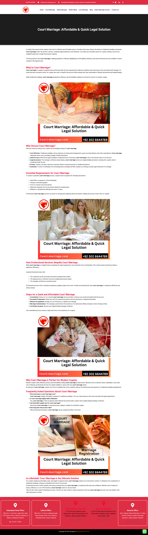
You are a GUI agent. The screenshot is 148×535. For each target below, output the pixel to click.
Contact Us (115, 10)
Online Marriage (62, 10)
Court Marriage (50, 10)
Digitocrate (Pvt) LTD (82, 531)
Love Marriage (83, 10)
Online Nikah (73, 10)
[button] (113, 2)
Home (42, 10)
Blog (91, 10)
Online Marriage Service (102, 10)
